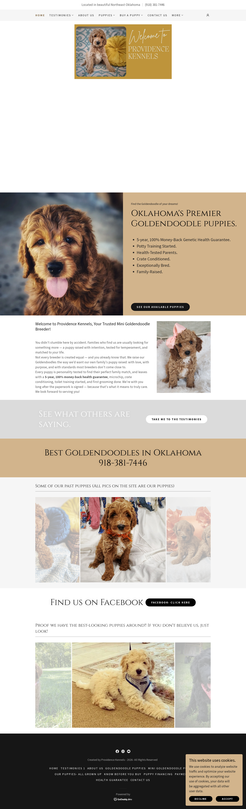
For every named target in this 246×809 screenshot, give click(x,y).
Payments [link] (183, 774)
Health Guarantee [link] (112, 780)
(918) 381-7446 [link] (154, 5)
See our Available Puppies (160, 307)
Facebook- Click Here (170, 602)
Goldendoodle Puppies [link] (125, 768)
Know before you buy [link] (122, 774)
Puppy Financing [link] (158, 774)
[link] (117, 751)
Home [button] (53, 768)
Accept (227, 798)
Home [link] (40, 15)
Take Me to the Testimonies (177, 419)
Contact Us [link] (157, 15)
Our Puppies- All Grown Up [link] (78, 774)
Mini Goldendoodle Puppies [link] (172, 768)
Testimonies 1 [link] (73, 768)
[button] (61, 15)
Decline (201, 798)
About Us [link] (86, 15)
